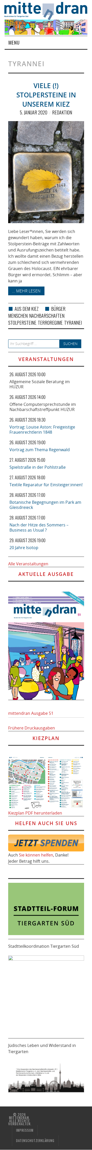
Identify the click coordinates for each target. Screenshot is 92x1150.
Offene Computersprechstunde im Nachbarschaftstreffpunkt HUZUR (42, 406)
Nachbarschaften (46, 315)
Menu (14, 42)
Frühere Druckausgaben (31, 728)
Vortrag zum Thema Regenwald (39, 449)
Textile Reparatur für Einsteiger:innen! (46, 485)
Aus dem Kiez (27, 308)
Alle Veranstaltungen (28, 564)
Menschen (18, 315)
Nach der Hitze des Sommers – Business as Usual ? (38, 527)
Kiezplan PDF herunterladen (35, 813)
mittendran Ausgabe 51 (30, 713)
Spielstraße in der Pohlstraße (37, 467)
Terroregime (50, 322)
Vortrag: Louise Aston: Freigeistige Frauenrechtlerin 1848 (42, 429)
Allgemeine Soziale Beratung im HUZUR (39, 384)
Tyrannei (73, 322)
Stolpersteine (22, 322)
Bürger (58, 308)
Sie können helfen (36, 855)
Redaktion (62, 112)
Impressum (24, 1130)
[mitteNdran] (48, 10)
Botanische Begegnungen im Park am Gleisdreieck (45, 504)
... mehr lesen (26, 291)
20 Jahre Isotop (23, 547)
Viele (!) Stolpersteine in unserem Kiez (46, 95)
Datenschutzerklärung (35, 1140)
